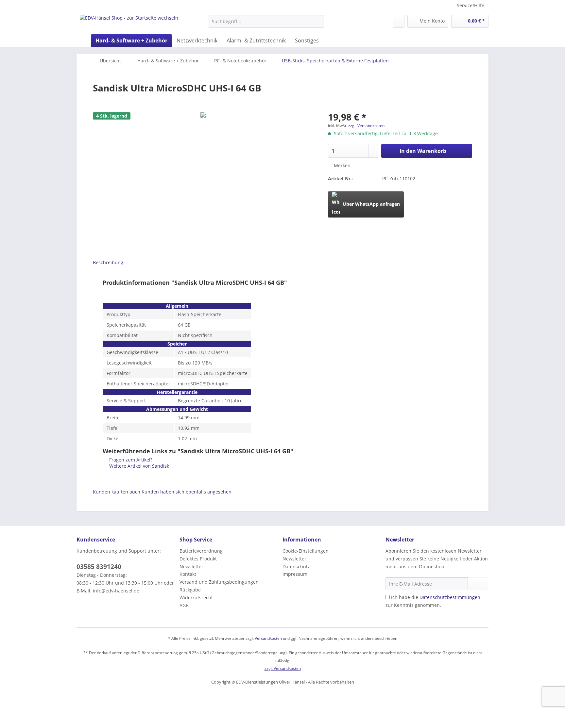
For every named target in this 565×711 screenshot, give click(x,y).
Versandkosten (268, 638)
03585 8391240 (99, 566)
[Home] (83, 40)
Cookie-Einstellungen (305, 551)
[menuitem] (266, 24)
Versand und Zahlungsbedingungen (219, 582)
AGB (184, 605)
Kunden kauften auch (116, 492)
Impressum (294, 574)
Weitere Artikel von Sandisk (138, 466)
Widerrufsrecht (196, 597)
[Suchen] (318, 21)
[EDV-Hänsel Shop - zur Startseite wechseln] (129, 23)
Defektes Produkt (198, 559)
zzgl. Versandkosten (366, 125)
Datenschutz (296, 566)
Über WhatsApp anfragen (370, 204)
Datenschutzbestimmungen (449, 597)
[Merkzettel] (398, 21)
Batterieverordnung (201, 551)
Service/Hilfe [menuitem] (470, 5)
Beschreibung (108, 262)
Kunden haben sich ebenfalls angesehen (186, 492)
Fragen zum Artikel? (130, 460)
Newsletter (191, 566)
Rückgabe (190, 590)
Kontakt (188, 574)
